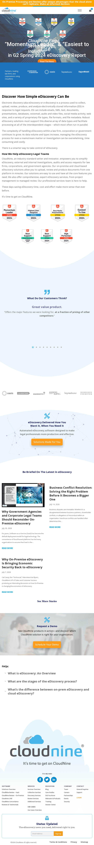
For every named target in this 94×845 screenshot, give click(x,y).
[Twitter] (47, 779)
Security (67, 802)
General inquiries (82, 789)
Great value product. (47, 307)
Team (66, 789)
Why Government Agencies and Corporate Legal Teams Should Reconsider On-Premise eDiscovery (22, 517)
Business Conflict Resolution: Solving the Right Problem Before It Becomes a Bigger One (70, 493)
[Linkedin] (54, 779)
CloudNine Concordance (10, 802)
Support (79, 792)
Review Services (33, 798)
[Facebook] (40, 779)
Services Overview (34, 789)
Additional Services (34, 802)
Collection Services (34, 792)
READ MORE (7, 548)
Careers (66, 792)
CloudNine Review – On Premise (13, 795)
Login (79, 798)
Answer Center (50, 805)
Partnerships (68, 795)
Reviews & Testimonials (10, 805)
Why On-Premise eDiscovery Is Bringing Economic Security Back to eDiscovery (22, 563)
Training (48, 802)
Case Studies (49, 792)
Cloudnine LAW (7, 798)
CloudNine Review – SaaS (10, 792)
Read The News (47, 61)
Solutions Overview (8, 789)
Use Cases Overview (35, 810)
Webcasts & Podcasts (52, 798)
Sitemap (84, 842)
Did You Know (50, 795)
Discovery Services (34, 795)
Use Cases (31, 807)
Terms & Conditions (58, 842)
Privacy (74, 842)
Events (66, 798)
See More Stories (47, 601)
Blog (47, 789)
